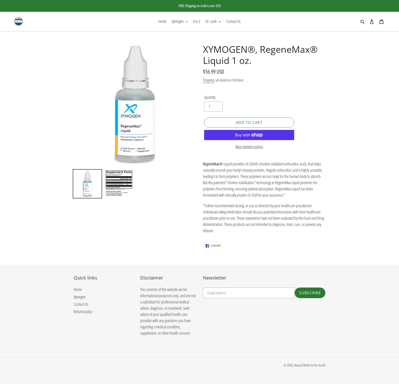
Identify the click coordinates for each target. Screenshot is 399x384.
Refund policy (83, 311)
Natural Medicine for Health (309, 365)
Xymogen (80, 297)
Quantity (209, 97)
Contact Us (81, 304)
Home (78, 289)
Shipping (208, 80)
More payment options (249, 146)
